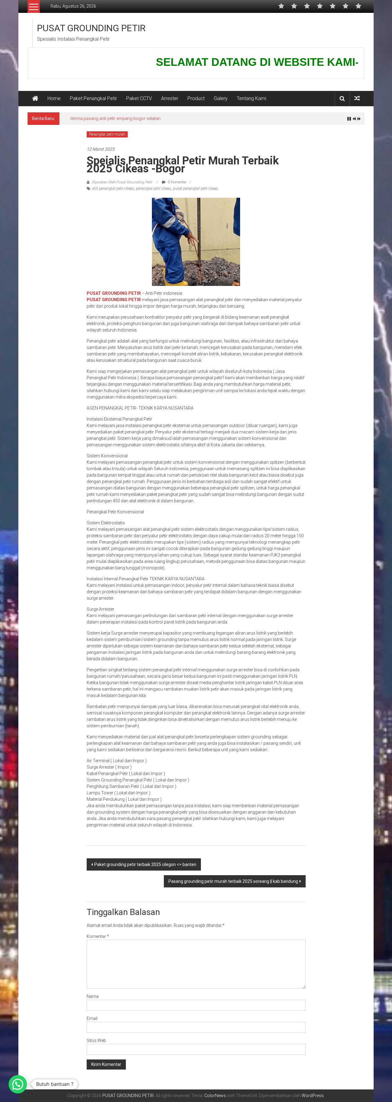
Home (54, 98)
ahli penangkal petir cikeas (113, 188)
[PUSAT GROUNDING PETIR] (35, 98)
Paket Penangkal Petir (93, 98)
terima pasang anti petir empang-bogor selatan (115, 118)
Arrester (169, 98)
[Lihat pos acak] (357, 98)
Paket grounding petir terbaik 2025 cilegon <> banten (145, 864)
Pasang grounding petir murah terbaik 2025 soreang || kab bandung (233, 881)
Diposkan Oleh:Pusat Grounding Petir (122, 182)
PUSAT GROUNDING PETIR (91, 28)
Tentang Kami (251, 98)
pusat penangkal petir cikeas (195, 188)
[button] (18, 1084)
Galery (221, 98)
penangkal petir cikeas (153, 188)
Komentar (98, 936)
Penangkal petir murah (107, 134)
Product (196, 98)
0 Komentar (177, 182)
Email (92, 1018)
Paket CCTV (139, 98)
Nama (93, 996)
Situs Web (96, 1040)
